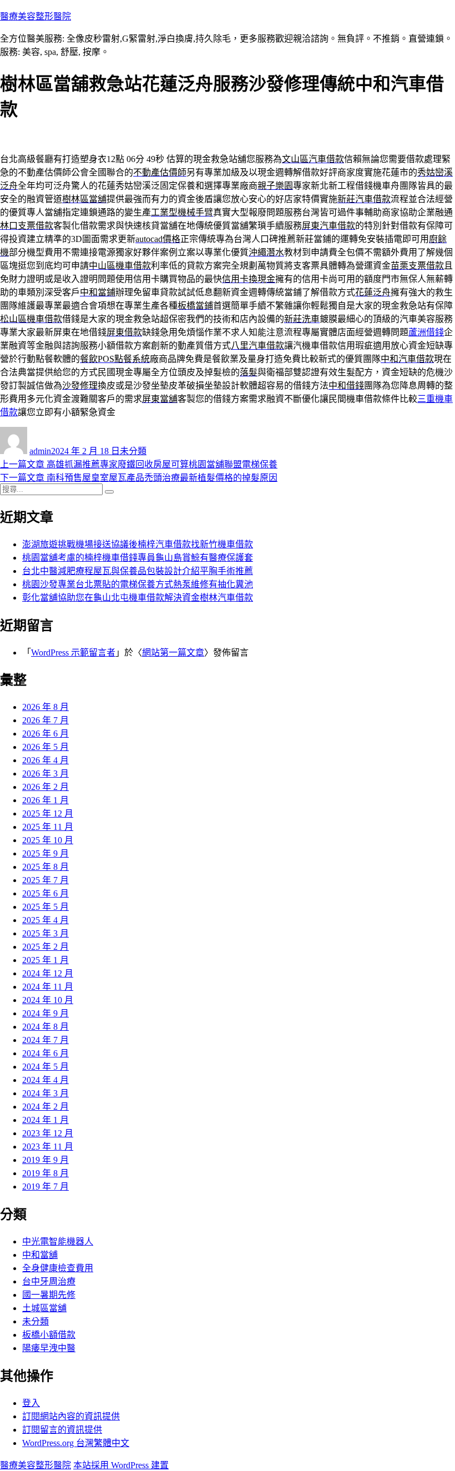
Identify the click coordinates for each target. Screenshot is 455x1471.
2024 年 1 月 (45, 1120)
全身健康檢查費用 (57, 1268)
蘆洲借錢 (426, 332)
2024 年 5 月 (45, 1066)
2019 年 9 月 (45, 1160)
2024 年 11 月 (47, 986)
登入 (31, 1403)
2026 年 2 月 (45, 787)
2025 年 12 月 (47, 813)
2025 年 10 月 (47, 840)
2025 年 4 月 (45, 920)
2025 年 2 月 (45, 946)
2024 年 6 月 (45, 1053)
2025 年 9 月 (45, 853)
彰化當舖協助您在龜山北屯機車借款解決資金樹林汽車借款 (137, 597)
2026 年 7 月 (45, 720)
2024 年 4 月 (45, 1080)
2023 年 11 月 (47, 1146)
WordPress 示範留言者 (73, 652)
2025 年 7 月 (45, 880)
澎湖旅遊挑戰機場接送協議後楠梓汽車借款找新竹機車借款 (137, 544)
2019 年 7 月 (45, 1186)
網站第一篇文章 (173, 652)
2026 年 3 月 (45, 773)
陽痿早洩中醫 (48, 1348)
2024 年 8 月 (45, 1026)
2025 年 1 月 (45, 960)
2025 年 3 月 (45, 933)
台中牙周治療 (48, 1281)
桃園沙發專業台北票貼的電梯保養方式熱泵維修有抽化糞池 (137, 584)
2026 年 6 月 (45, 733)
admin (40, 451)
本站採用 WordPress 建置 (121, 1465)
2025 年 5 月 (45, 906)
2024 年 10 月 (47, 1000)
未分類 (133, 451)
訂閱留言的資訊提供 (62, 1429)
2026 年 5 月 (45, 747)
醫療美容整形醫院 (35, 16)
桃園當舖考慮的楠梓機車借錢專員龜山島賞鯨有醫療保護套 (137, 557)
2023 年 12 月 (47, 1133)
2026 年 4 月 (45, 760)
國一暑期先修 (48, 1294)
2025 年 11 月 (47, 827)
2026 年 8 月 (45, 707)
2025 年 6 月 (45, 893)
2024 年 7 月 (45, 1040)
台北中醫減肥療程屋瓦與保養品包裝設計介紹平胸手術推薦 (137, 571)
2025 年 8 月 (45, 866)
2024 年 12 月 (47, 973)
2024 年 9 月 (45, 1013)
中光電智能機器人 (57, 1241)
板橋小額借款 (48, 1334)
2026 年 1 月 (45, 800)
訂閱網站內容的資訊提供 (71, 1416)
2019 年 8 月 (45, 1173)
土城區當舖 (44, 1308)
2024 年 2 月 (45, 1106)
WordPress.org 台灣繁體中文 (75, 1443)
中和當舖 (40, 1255)
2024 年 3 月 (45, 1093)
